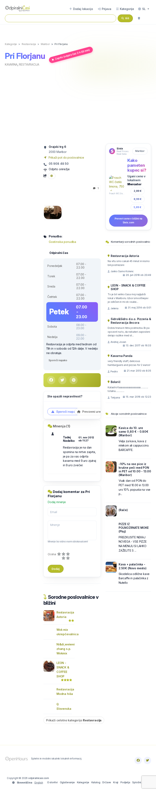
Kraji (115, 782)
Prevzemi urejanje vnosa (99, 411)
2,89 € (137, 190)
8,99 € (138, 199)
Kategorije (83, 782)
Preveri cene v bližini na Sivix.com (128, 220)
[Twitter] (147, 760)
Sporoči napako (58, 360)
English (39, 782)
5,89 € (137, 207)
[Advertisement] (78, 104)
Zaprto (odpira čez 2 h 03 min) (72, 54)
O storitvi (52, 782)
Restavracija (29, 64)
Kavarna (11, 64)
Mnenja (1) (61, 426)
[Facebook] (138, 760)
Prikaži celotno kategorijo (74, 720)
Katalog (95, 782)
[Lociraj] (139, 18)
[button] (143, 9)
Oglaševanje (67, 782)
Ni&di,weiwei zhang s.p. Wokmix (65, 649)
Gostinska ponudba (62, 242)
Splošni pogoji (140, 782)
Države (106, 782)
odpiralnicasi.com (38, 778)
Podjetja (125, 782)
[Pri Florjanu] (53, 212)
